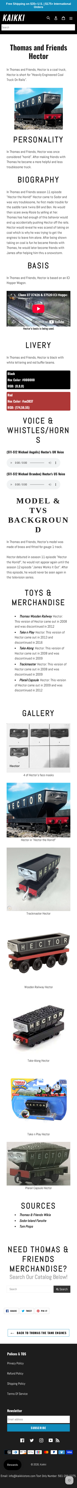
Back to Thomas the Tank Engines (41, 1333)
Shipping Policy (16, 1383)
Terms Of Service (17, 1394)
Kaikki (43, 1464)
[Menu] (71, 18)
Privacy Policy (15, 1363)
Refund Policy (15, 1373)
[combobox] (38, 27)
